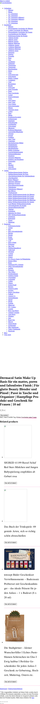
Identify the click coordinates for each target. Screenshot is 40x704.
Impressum (3, 689)
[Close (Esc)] (1, 701)
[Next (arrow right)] (3, 703)
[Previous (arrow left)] (1, 703)
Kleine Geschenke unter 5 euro (26, 417)
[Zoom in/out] (7, 701)
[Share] (3, 701)
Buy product (4, 415)
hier (33, 698)
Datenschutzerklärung (15, 689)
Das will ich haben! (10, 483)
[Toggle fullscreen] (5, 701)
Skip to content (5, 1)
